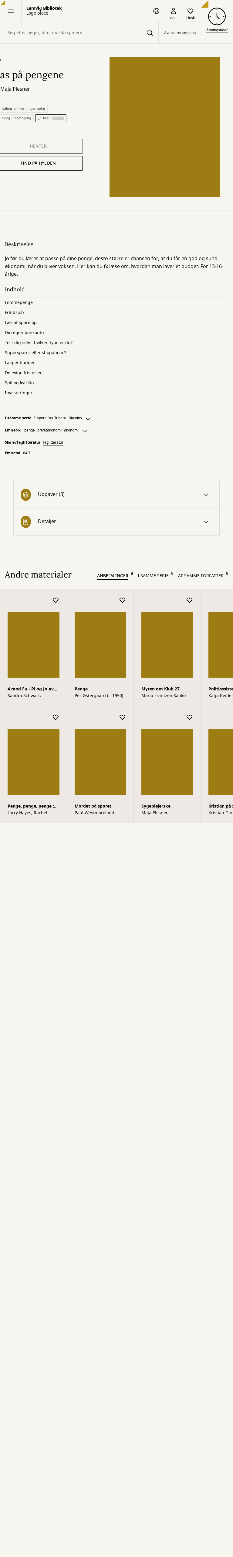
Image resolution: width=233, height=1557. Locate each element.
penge (29, 430)
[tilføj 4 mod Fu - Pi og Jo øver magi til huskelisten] (55, 600)
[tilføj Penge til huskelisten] (122, 600)
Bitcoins (75, 418)
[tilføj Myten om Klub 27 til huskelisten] (189, 600)
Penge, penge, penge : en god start (31, 807)
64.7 (26, 453)
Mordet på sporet (93, 806)
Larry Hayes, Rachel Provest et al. (27, 813)
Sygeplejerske (156, 806)
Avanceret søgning (180, 33)
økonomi (71, 430)
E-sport (40, 418)
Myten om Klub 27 (160, 689)
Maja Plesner (15, 89)
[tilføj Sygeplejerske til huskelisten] (189, 718)
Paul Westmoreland (94, 813)
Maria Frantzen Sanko (163, 695)
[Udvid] (88, 419)
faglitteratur (53, 442)
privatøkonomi (49, 430)
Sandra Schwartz (25, 695)
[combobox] (79, 33)
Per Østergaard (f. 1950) (99, 695)
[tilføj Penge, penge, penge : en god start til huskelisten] (55, 718)
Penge (81, 689)
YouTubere (57, 418)
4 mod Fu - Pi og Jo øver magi (33, 689)
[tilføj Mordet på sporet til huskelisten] (122, 718)
